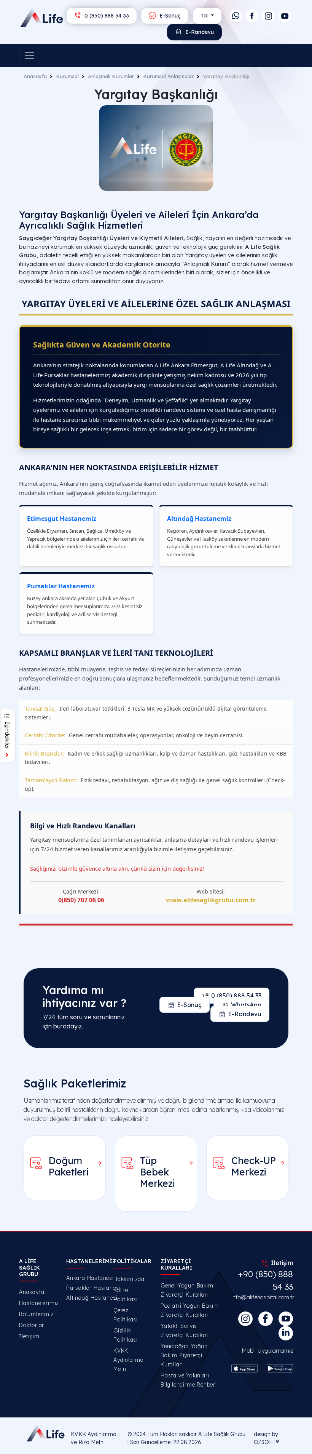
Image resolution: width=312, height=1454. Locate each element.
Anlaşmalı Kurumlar (111, 76)
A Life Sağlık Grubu (221, 1434)
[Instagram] (268, 16)
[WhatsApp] (235, 16)
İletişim (29, 1336)
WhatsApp (246, 1005)
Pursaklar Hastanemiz (61, 586)
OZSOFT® (266, 1442)
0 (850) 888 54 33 (106, 15)
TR (205, 15)
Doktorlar (31, 1325)
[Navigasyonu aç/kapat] (29, 55)
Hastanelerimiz (39, 1303)
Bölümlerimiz (36, 1314)
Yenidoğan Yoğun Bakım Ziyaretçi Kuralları (184, 1355)
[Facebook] (252, 16)
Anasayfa (35, 76)
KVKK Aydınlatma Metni (128, 1359)
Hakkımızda (129, 1279)
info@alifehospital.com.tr (262, 1297)
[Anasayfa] (30, 17)
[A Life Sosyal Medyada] (286, 1318)
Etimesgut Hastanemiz (61, 518)
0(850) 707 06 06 (81, 900)
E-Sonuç (169, 15)
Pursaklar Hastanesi (85, 1287)
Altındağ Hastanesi (85, 1297)
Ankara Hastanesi (85, 1278)
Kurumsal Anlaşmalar (168, 76)
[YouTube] (285, 16)
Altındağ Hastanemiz (199, 518)
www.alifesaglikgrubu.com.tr (211, 900)
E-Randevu (199, 32)
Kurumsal (67, 76)
